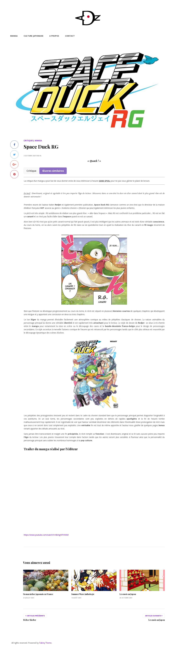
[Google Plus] (14, 164)
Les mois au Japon (127, 594)
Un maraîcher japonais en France (38, 594)
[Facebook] (14, 144)
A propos (54, 36)
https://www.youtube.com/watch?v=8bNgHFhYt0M (46, 535)
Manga (14, 36)
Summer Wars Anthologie (82, 594)
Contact (70, 36)
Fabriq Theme (45, 643)
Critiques (29, 140)
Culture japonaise (33, 36)
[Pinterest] (14, 174)
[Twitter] (14, 154)
